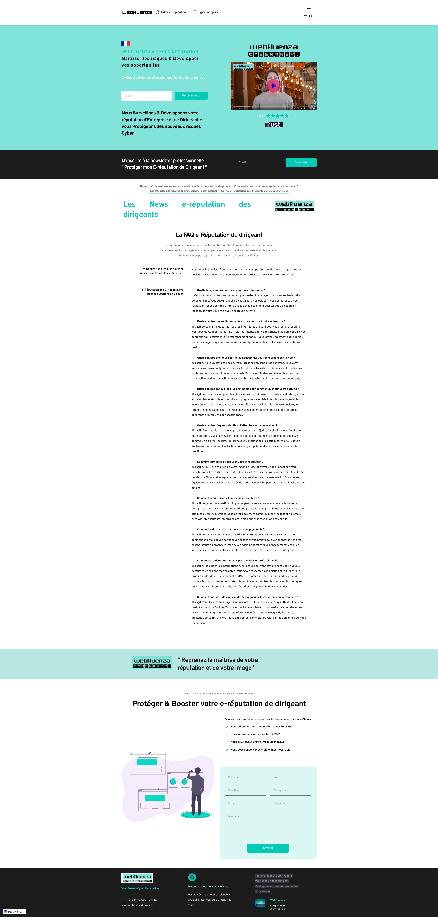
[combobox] (308, 15)
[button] (309, 7)
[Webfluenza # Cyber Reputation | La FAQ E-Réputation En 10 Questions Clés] (125, 43)
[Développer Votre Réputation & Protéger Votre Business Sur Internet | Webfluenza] (137, 12)
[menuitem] (170, 12)
